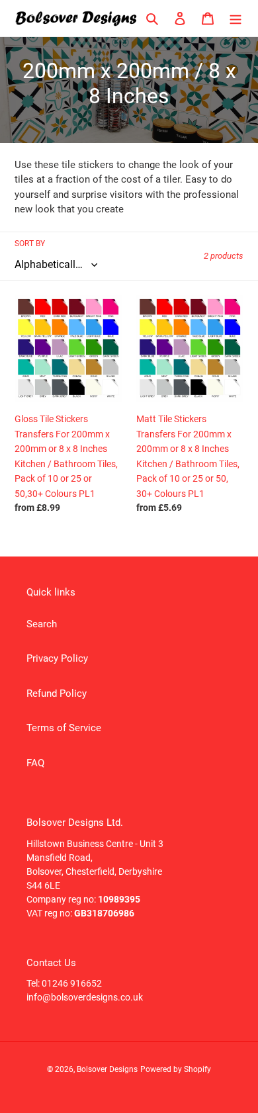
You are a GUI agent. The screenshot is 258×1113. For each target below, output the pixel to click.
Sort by (30, 243)
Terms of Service (63, 728)
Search (41, 624)
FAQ (35, 763)
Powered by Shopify (175, 1069)
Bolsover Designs (107, 1069)
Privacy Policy (57, 658)
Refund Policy (56, 693)
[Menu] (235, 18)
